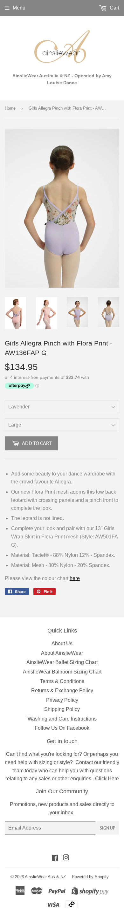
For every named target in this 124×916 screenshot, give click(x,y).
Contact (84, 762)
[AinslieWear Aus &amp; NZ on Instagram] (66, 858)
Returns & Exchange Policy (62, 690)
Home (10, 108)
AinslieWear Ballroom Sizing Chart (62, 671)
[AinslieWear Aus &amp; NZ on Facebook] (55, 858)
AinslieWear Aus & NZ (45, 876)
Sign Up (107, 828)
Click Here (107, 778)
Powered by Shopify (90, 876)
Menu (19, 7)
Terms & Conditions (62, 681)
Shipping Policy (62, 709)
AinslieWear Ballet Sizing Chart (62, 662)
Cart (113, 7)
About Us (62, 643)
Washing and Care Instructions (62, 718)
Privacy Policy (62, 700)
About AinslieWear (62, 653)
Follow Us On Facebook (62, 728)
